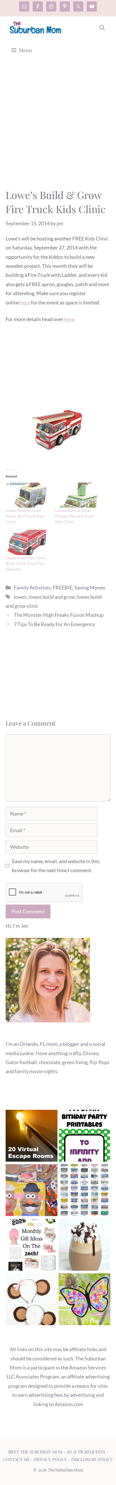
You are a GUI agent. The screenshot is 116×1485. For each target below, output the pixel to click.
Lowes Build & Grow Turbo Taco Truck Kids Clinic (25, 516)
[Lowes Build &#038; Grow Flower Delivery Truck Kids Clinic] (77, 495)
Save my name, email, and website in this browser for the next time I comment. (56, 865)
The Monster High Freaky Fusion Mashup (59, 615)
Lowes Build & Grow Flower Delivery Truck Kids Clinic (74, 516)
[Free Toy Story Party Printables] (84, 1137)
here (25, 302)
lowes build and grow (52, 597)
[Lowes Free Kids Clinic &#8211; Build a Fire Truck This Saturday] (28, 542)
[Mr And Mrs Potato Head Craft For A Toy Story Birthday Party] (31, 1191)
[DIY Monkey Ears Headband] (31, 1300)
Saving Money (89, 587)
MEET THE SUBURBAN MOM (35, 1452)
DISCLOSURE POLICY (92, 1459)
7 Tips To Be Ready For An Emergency (54, 624)
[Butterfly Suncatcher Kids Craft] (84, 1300)
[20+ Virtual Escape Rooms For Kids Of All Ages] (31, 1137)
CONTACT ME (16, 1459)
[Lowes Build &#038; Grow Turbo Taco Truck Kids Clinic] (28, 495)
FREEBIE (62, 587)
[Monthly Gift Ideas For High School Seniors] (31, 1246)
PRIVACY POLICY (50, 1459)
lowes (20, 597)
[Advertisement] (58, 127)
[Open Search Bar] (102, 27)
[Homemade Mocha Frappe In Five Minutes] (84, 1246)
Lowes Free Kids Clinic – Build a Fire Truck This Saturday (27, 563)
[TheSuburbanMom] (36, 27)
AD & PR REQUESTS (85, 1452)
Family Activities (32, 587)
